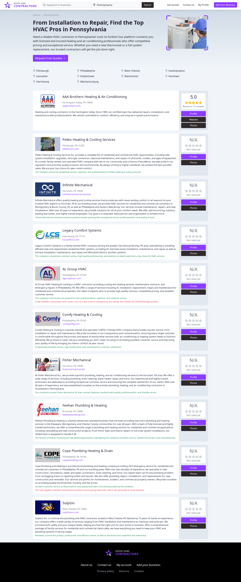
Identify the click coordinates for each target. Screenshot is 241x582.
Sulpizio (68, 503)
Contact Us (188, 4)
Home (36, 15)
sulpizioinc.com (70, 512)
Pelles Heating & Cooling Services (88, 139)
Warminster (131, 76)
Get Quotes (173, 4)
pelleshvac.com (70, 148)
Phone (193, 125)
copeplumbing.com (72, 460)
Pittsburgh (42, 70)
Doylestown (87, 76)
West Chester (132, 70)
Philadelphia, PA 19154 (74, 275)
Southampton (176, 70)
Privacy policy (105, 571)
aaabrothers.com (71, 105)
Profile (193, 113)
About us (86, 565)
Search (147, 4)
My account (123, 565)
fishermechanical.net (73, 369)
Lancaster (42, 76)
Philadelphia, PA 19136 (74, 456)
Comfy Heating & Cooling (82, 314)
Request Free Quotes (49, 58)
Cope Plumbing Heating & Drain (87, 450)
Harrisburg (42, 81)
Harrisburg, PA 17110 (73, 236)
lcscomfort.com (70, 239)
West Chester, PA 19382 (74, 508)
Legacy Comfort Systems (81, 230)
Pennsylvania (51, 15)
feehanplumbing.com (73, 414)
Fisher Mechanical (76, 360)
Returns (124, 571)
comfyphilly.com (71, 323)
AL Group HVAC (74, 269)
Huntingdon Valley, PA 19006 (77, 102)
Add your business (148, 565)
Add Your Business (225, 4)
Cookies (139, 571)
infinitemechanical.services (76, 194)
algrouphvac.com (71, 278)
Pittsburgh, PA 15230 (73, 145)
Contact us (104, 565)
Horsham (173, 76)
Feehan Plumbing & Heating (84, 405)
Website (193, 119)
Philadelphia (87, 70)
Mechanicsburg (89, 81)
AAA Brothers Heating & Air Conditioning (94, 96)
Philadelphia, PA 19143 (74, 320)
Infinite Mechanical (77, 185)
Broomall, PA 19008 (72, 411)
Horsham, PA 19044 (72, 190)
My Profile (203, 4)
